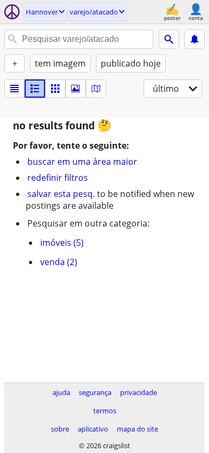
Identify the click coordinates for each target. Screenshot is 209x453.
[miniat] (35, 88)
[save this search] (194, 39)
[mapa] (96, 88)
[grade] (55, 88)
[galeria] (75, 88)
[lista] (14, 88)
